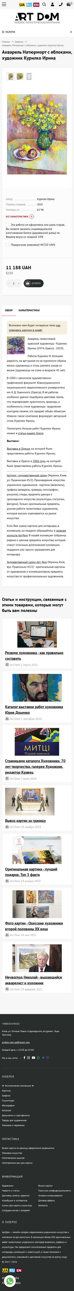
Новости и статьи (11, 1190)
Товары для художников (14, 1120)
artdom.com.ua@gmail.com (16, 1042)
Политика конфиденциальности (54, 1190)
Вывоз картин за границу (25, 820)
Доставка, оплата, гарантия (15, 1195)
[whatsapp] (38, 1058)
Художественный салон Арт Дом (27, 562)
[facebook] (24, 1058)
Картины (6, 1090)
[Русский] (29, 7)
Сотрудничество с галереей (16, 1210)
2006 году (39, 461)
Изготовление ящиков (13, 1157)
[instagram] (28, 1058)
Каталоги (6, 1110)
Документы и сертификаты (16, 1115)
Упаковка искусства (12, 1152)
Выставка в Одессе (18, 448)
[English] (36, 7)
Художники (7, 1185)
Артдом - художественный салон (27, 475)
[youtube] (33, 1058)
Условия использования (50, 1195)
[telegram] (43, 1058)
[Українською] (22, 7)
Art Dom (15, 665)
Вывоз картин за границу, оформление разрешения (28, 1147)
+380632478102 (11, 1023)
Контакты (43, 1205)
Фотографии (8, 1105)
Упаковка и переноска (13, 1125)
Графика (19, 41)
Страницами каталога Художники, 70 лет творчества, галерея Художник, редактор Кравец (35, 766)
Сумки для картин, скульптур (17, 1205)
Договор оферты (46, 1200)
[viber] (47, 1058)
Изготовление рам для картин (17, 1162)
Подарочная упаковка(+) (32, 244)
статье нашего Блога (30, 433)
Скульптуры (8, 1100)
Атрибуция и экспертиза (14, 1200)
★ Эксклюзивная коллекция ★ (18, 1085)
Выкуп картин (45, 1185)
